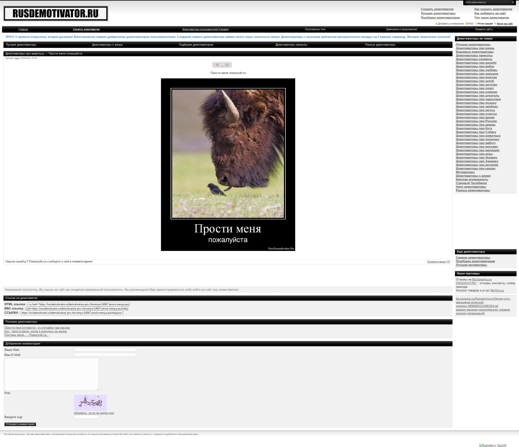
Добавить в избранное (451, 23)
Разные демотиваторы (380, 44)
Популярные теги (315, 29)
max (17, 58)
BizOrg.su (497, 290)
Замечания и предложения (401, 29)
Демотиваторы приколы (291, 44)
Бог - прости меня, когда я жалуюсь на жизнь (35, 331)
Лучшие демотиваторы (21, 44)
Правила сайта (484, 29)
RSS (470, 23)
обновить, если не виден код (94, 413)
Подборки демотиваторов (196, 44)
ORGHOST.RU (466, 283)
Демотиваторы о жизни (107, 44)
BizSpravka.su (482, 279)
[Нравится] (227, 65)
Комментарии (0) (438, 261)
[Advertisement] (228, 275)
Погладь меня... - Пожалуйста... (26, 335)
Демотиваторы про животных (24, 53)
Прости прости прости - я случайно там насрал (37, 327)
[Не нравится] (217, 65)
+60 (222, 64)
